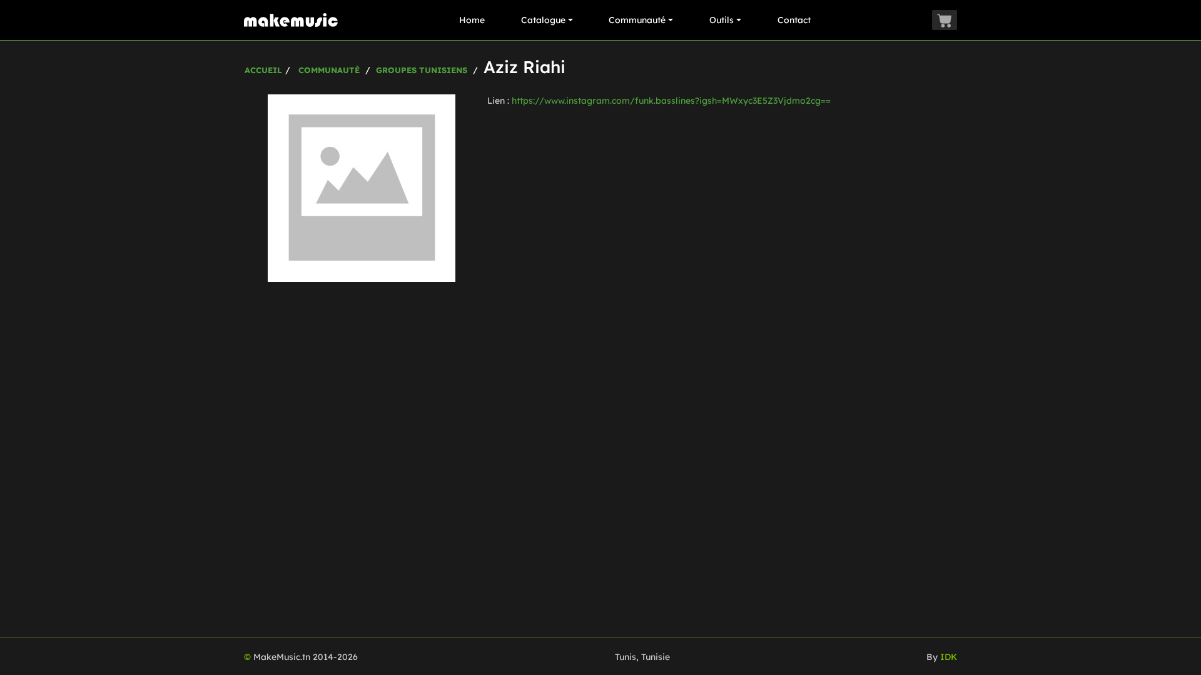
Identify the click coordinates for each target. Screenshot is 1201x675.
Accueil (263, 70)
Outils (721, 20)
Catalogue (543, 20)
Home (472, 20)
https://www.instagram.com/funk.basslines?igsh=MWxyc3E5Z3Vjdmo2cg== (671, 100)
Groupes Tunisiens (421, 70)
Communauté (637, 20)
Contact (794, 20)
